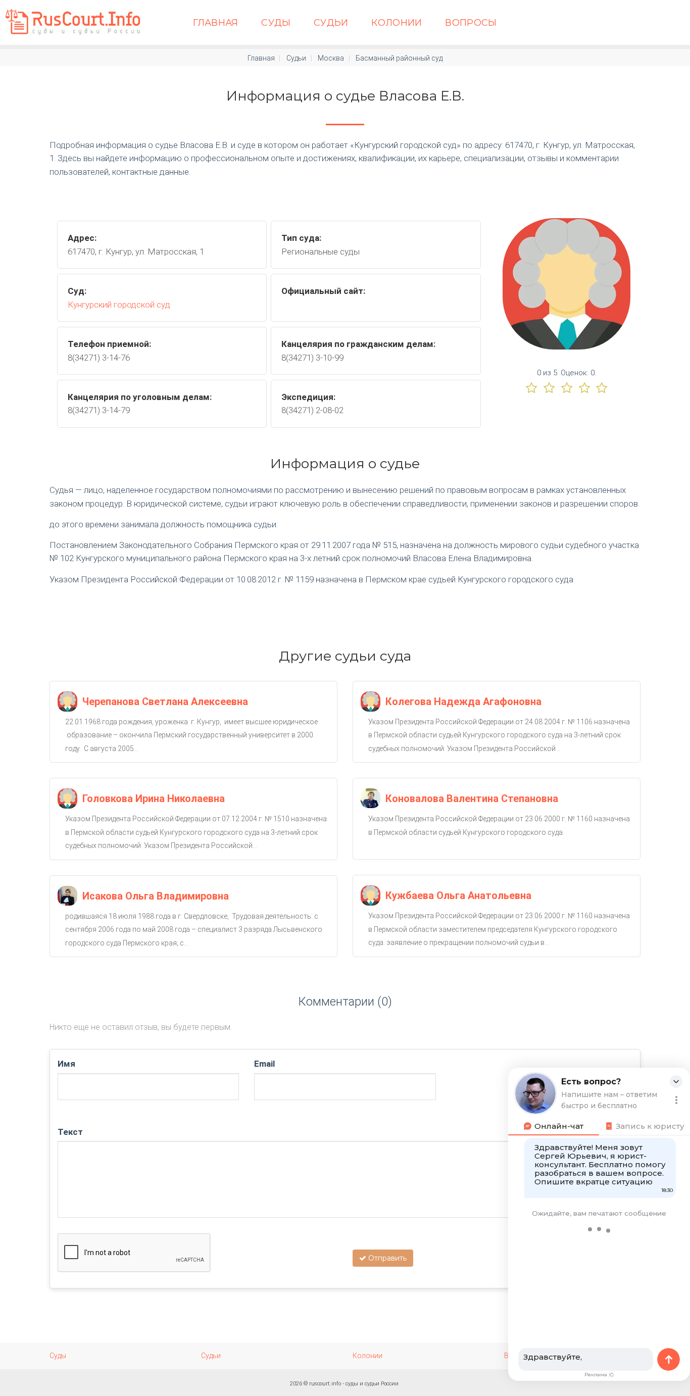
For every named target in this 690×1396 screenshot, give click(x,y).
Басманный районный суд (399, 58)
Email (264, 1064)
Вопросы (471, 22)
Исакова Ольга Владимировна (155, 896)
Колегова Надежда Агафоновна (463, 701)
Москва (331, 58)
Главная (215, 22)
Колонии (396, 22)
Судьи (331, 22)
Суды (275, 22)
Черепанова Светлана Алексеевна (165, 701)
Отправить (386, 1258)
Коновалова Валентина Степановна (471, 798)
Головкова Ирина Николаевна (153, 798)
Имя (66, 1064)
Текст (70, 1132)
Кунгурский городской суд (119, 305)
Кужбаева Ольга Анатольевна (458, 895)
